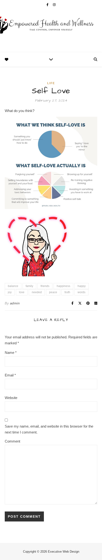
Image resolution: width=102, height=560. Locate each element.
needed (37, 292)
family (29, 286)
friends (45, 286)
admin (15, 303)
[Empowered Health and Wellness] (51, 31)
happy (82, 286)
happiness (63, 286)
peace (53, 292)
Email (10, 375)
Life (51, 83)
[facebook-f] (47, 4)
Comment (12, 441)
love (21, 292)
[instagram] (54, 4)
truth (67, 292)
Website (11, 398)
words (81, 292)
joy (10, 292)
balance (13, 286)
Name (11, 353)
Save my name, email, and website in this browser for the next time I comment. (49, 429)
